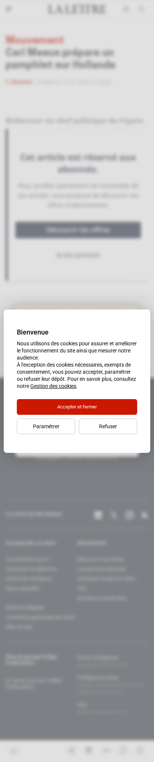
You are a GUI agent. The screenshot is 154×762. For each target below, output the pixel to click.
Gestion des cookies (53, 386)
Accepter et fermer (77, 407)
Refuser (108, 426)
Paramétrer (46, 426)
